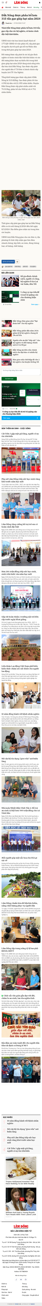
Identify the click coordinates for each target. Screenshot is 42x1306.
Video (3, 1298)
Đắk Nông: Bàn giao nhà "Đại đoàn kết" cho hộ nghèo (25, 322)
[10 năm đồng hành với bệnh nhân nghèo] (21, 740)
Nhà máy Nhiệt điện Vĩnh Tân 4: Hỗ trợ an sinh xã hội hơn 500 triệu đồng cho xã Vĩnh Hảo (21, 810)
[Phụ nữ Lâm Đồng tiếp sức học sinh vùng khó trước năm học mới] (21, 506)
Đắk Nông (17, 266)
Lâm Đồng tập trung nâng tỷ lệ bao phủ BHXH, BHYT (20, 949)
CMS (18, 1304)
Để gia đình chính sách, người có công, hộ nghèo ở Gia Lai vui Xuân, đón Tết (30, 280)
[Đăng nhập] (39, 2)
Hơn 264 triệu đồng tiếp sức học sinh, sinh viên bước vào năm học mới (19, 572)
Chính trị (15, 7)
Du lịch (24, 1292)
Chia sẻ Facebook (9, 261)
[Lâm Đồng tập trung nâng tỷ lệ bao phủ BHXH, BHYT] (21, 977)
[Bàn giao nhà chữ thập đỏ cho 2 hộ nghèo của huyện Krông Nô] (7, 362)
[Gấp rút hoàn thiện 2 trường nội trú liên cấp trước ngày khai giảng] (21, 647)
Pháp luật (5, 1289)
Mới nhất (8, 7)
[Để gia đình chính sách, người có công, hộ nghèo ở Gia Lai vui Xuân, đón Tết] (10, 281)
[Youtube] (21, 1279)
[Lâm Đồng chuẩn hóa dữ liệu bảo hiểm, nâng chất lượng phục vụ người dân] (21, 930)
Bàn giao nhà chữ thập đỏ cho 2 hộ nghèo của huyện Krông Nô (26, 361)
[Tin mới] (6, 2)
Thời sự (22, 7)
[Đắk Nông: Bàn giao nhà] (7, 323)
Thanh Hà (8, 23)
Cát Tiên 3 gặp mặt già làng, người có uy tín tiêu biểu (20, 435)
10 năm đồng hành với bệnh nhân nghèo (20, 714)
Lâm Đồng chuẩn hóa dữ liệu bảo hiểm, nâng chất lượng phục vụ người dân (20, 904)
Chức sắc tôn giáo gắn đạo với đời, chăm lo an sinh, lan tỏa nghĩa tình (18, 997)
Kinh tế (29, 7)
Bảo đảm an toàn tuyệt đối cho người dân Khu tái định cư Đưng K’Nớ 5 (20, 1044)
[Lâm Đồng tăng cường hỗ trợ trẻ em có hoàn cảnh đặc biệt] (21, 553)
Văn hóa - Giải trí (7, 1292)
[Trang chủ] (3, 7)
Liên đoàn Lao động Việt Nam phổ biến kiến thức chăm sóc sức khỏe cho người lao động (20, 668)
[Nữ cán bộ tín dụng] (21, 789)
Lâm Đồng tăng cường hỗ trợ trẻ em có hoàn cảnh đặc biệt (20, 525)
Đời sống (36, 7)
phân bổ (25, 266)
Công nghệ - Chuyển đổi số (30, 1295)
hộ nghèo (33, 266)
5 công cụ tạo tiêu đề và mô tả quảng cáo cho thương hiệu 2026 (29, 296)
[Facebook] (26, 1279)
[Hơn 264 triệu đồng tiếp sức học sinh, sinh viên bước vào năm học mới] (21, 598)
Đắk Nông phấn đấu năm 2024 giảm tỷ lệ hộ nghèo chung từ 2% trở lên (26, 333)
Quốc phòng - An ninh (29, 1289)
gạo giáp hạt (8, 266)
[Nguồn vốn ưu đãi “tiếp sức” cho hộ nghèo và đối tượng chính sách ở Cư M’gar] (7, 342)
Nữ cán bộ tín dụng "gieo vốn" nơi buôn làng (20, 759)
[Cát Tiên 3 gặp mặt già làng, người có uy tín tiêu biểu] (21, 460)
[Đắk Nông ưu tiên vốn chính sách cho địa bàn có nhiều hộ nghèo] (7, 352)
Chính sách (5, 1295)
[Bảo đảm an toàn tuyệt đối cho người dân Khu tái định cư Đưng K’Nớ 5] (21, 1070)
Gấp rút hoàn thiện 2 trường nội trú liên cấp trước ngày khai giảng (20, 618)
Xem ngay (34, 304)
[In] (17, 261)
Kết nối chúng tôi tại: (21, 1275)
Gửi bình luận (9, 379)
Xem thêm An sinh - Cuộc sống (16, 428)
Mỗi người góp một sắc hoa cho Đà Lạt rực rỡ (19, 859)
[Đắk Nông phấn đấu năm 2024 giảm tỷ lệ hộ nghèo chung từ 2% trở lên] (7, 333)
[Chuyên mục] (3, 2)
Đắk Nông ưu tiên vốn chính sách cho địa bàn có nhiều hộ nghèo (25, 352)
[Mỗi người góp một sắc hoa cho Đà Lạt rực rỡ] (21, 885)
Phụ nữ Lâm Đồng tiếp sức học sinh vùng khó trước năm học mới (21, 480)
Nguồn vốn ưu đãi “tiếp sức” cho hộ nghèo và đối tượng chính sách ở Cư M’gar (26, 342)
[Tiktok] (16, 1279)
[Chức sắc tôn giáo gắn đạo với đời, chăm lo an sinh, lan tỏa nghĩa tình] (21, 1024)
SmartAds (8, 304)
